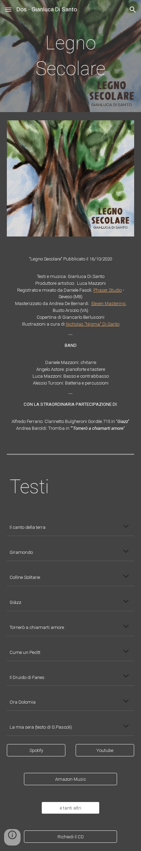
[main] (70, 56)
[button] (8, 9)
